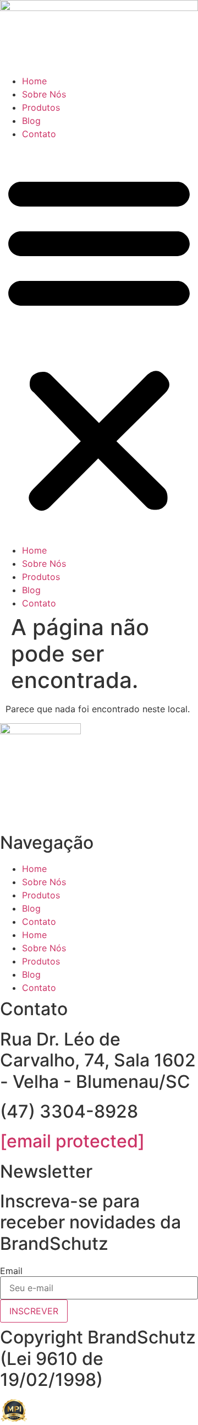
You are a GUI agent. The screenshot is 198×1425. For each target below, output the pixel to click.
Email (11, 1270)
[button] (99, 342)
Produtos (41, 107)
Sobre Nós (44, 94)
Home (34, 80)
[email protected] (72, 1141)
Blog (31, 120)
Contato (39, 133)
